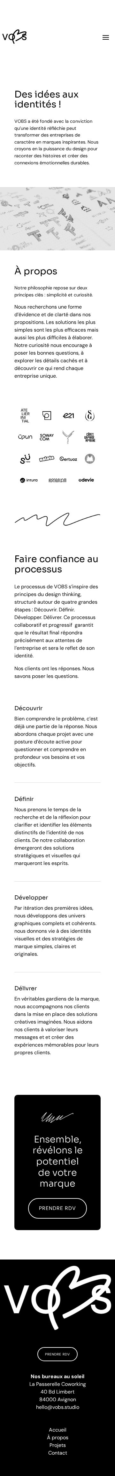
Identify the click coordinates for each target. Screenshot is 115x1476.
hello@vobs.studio (57, 1407)
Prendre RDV (57, 1208)
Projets (58, 1445)
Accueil (57, 1429)
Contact (57, 1452)
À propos (57, 1437)
